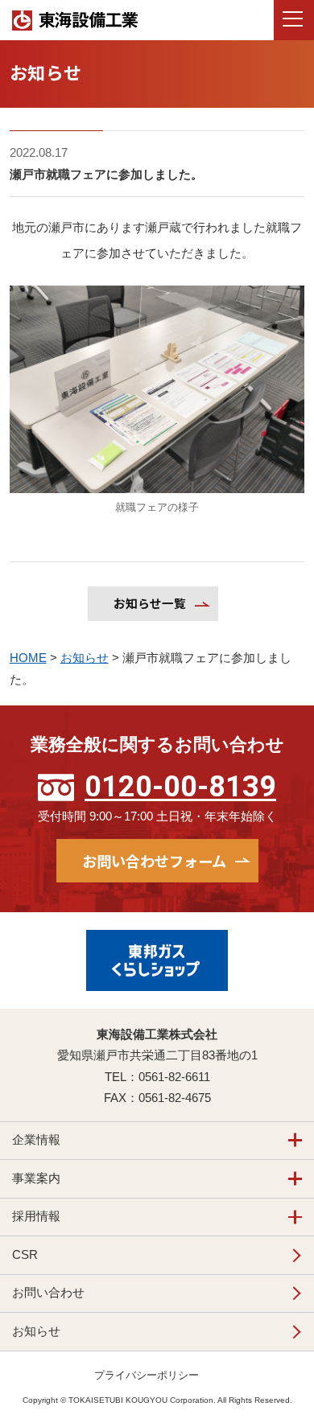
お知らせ (36, 1331)
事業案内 (36, 1178)
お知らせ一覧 (150, 602)
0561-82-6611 (174, 1077)
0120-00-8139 (180, 787)
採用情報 (36, 1216)
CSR (25, 1254)
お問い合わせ (48, 1292)
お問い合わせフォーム (154, 860)
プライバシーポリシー (146, 1375)
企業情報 (36, 1139)
